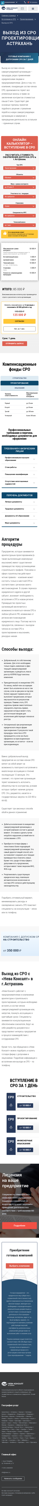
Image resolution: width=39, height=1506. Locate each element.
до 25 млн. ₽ (9, 187)
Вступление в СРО (9, 19)
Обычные (8, 178)
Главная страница (9, 16)
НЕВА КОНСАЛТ (8, 1491)
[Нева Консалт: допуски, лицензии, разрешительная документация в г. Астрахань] (11, 8)
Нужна (7, 206)
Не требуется (9, 197)
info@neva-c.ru (6, 1472)
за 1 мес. (8, 225)
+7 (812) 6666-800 (7, 1468)
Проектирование (27, 19)
